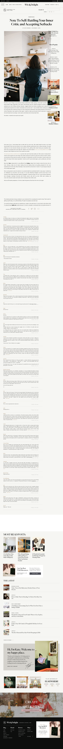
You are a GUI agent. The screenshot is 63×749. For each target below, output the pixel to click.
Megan (4, 413)
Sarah (4, 347)
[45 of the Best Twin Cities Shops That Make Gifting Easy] (9, 544)
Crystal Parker (6, 443)
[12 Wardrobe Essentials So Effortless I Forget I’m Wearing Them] (38, 544)
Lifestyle (53, 48)
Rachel (4, 434)
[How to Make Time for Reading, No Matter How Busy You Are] (6, 596)
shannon (4, 358)
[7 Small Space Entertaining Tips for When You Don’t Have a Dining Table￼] (6, 605)
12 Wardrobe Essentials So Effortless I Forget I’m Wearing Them (53, 70)
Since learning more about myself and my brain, (12, 153)
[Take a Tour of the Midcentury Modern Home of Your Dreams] (6, 587)
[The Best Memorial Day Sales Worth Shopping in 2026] (6, 632)
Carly (4, 402)
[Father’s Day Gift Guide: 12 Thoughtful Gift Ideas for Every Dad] (6, 623)
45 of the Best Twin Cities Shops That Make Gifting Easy (53, 52)
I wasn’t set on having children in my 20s (42, 149)
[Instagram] (49, 233)
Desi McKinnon (6, 478)
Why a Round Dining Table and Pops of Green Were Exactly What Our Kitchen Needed (23, 557)
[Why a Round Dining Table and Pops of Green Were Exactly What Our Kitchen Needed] (24, 544)
